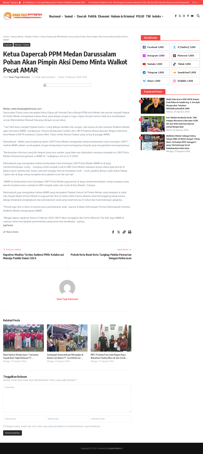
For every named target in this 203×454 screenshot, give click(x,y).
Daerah (81, 16)
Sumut (69, 16)
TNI (148, 16)
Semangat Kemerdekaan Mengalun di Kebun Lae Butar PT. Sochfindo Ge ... (65, 356)
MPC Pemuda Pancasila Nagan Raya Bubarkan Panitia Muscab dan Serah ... (109, 356)
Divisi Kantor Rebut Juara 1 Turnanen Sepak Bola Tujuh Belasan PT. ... (21, 356)
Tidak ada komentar (45, 77)
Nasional (55, 16)
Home (6, 36)
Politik (92, 16)
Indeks (156, 16)
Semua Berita (17, 36)
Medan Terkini (32, 36)
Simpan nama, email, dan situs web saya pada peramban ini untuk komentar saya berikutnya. (53, 426)
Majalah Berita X (115, 448)
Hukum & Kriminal (122, 16)
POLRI (140, 16)
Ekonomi (103, 16)
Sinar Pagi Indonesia (19, 77)
